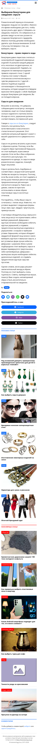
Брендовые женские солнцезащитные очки (17, 426)
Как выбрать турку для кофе (13, 654)
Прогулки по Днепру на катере (14, 715)
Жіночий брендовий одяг (12, 520)
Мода (6, 287)
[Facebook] (3, 297)
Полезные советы (7, 629)
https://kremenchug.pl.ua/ (24, 740)
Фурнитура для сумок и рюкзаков (15, 490)
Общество (5, 532)
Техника (4, 597)
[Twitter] (22, 297)
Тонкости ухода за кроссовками (14, 684)
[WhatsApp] (17, 297)
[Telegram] (8, 297)
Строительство (6, 564)
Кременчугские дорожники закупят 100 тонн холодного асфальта (18, 558)
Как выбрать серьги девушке (13, 395)
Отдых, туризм (6, 690)
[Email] (27, 297)
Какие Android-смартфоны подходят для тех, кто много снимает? (18, 622)
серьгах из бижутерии (18, 123)
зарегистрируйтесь (8, 728)
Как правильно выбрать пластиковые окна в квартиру (17, 590)
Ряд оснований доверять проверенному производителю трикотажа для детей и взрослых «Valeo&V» (18, 363)
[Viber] (13, 297)
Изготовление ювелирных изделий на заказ (17, 459)
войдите (27, 726)
